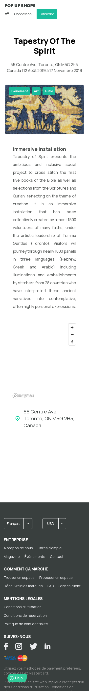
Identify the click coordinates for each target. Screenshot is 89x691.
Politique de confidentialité (26, 623)
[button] (7, 13)
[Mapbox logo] (23, 396)
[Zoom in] (72, 327)
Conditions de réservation (25, 615)
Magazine (12, 556)
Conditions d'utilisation (23, 606)
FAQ (50, 586)
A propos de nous (18, 548)
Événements (34, 556)
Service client (70, 586)
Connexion (23, 14)
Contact (57, 556)
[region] (44, 360)
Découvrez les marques (23, 586)
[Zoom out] (72, 334)
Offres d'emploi (50, 548)
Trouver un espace (19, 577)
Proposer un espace (56, 577)
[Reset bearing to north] (72, 341)
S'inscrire (47, 14)
